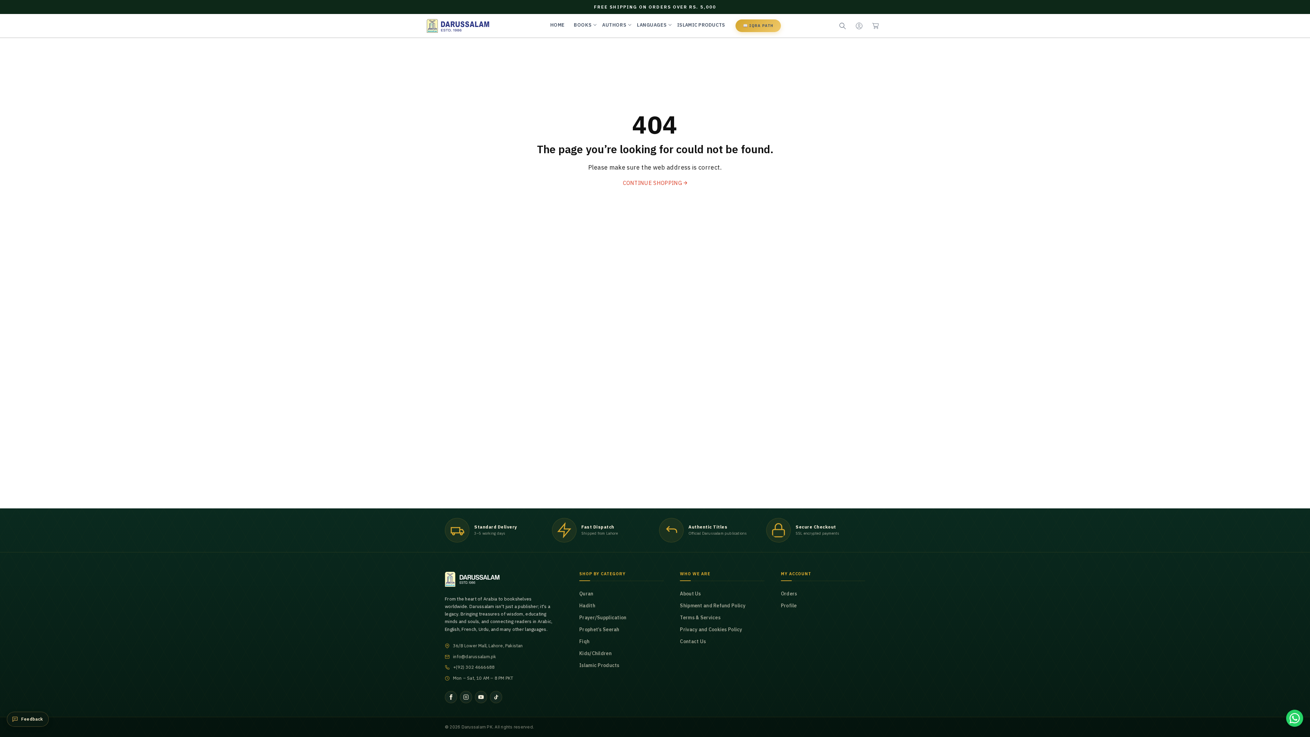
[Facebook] (451, 697)
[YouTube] (481, 697)
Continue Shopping (652, 182)
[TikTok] (496, 697)
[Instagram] (466, 697)
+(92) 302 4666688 (474, 667)
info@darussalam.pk (474, 657)
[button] (875, 25)
